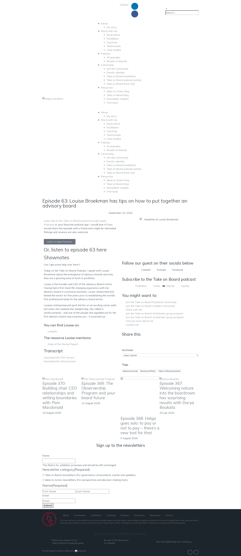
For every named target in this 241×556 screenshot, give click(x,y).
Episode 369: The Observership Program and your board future (98, 390)
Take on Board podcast (169, 371)
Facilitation (113, 38)
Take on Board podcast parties (124, 80)
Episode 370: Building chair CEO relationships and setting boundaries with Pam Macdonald (59, 395)
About (104, 23)
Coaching (112, 42)
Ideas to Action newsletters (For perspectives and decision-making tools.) (86, 479)
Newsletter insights (118, 98)
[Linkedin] (134, 6)
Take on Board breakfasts (121, 76)
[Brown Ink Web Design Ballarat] (80, 551)
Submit (48, 505)
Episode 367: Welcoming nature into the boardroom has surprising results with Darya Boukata (177, 395)
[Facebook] (134, 13)
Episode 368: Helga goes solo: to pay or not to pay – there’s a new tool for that (139, 425)
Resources (107, 87)
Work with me (109, 31)
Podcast (105, 53)
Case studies (114, 49)
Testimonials (114, 46)
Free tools (112, 102)
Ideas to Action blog (118, 91)
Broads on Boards (117, 61)
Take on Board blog (118, 95)
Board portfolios (148, 371)
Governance (113, 34)
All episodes (113, 57)
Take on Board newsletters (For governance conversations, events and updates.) (90, 475)
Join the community (117, 68)
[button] (123, 341)
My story (112, 27)
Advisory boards (130, 371)
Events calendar (116, 72)
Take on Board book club (121, 83)
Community (107, 65)
